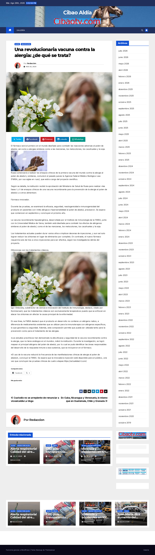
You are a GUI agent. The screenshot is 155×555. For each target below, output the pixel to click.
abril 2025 (123, 140)
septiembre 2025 (126, 108)
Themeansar (50, 550)
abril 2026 (123, 70)
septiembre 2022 (126, 339)
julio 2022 (123, 352)
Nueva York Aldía (23, 445)
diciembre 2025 (126, 89)
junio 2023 (123, 281)
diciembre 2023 (126, 243)
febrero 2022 (125, 384)
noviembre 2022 (126, 326)
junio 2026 (123, 57)
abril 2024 (123, 217)
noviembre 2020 (126, 416)
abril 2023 (123, 294)
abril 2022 (123, 371)
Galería (21, 30)
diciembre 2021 (126, 397)
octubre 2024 (125, 179)
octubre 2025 (125, 102)
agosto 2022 (124, 346)
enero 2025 (124, 160)
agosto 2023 (124, 269)
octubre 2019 (125, 422)
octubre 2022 (125, 333)
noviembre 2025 (126, 95)
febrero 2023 (125, 307)
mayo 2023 (124, 288)
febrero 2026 (125, 76)
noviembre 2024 (126, 172)
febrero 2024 (125, 230)
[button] (142, 30)
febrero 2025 (125, 153)
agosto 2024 (124, 192)
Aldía (17, 44)
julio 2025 (123, 121)
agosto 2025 (124, 115)
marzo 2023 (124, 301)
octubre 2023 (125, 256)
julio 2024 (123, 198)
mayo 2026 (124, 63)
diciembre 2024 (126, 166)
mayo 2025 (124, 134)
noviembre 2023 (126, 249)
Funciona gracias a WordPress (18, 550)
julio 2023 (123, 275)
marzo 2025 (124, 147)
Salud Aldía (26, 44)
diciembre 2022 (126, 320)
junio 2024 (123, 204)
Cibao (55, 445)
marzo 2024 (124, 224)
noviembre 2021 (126, 403)
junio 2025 (123, 128)
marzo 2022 (124, 378)
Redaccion (31, 63)
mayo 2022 (124, 365)
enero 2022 (124, 390)
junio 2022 (123, 358)
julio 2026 (123, 51)
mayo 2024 (124, 211)
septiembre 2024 (126, 185)
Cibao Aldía (77, 12)
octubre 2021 (125, 410)
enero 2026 (124, 83)
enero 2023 (124, 313)
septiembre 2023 (126, 262)
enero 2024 (124, 237)
